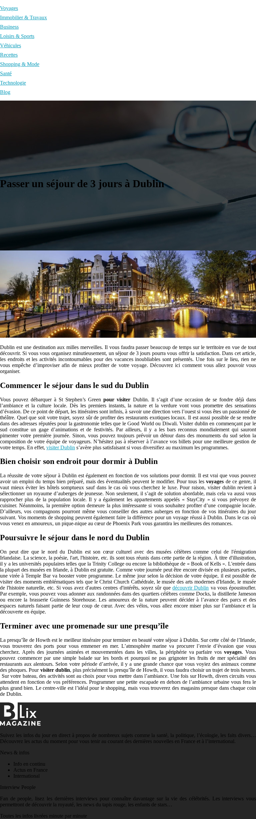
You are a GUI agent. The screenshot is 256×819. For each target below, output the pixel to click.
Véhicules (10, 45)
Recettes (9, 55)
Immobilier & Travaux (23, 17)
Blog (5, 92)
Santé (6, 73)
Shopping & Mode (19, 64)
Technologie (13, 83)
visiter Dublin (60, 447)
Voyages (9, 8)
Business (9, 27)
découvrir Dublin (190, 588)
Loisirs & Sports (17, 36)
